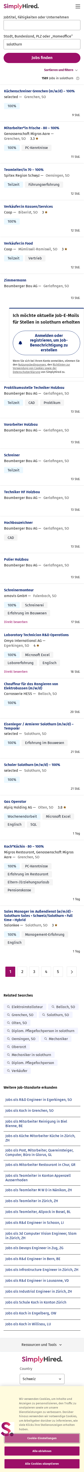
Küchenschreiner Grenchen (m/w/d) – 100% (39, 91)
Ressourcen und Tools (39, 1345)
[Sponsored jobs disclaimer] (77, 78)
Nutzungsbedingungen (32, 364)
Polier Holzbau (16, 559)
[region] (42, 1429)
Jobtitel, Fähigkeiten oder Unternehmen (36, 17)
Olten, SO (19, 1023)
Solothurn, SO (58, 1015)
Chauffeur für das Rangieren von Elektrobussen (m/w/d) (31, 686)
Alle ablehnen (42, 1451)
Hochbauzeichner (18, 522)
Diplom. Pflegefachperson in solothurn (43, 1031)
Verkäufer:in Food (18, 243)
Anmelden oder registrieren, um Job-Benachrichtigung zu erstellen (49, 342)
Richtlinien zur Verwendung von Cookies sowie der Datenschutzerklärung (41, 368)
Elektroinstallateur (27, 1007)
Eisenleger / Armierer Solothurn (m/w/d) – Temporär (38, 726)
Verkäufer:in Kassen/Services (28, 206)
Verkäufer (19, 1071)
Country (26, 1369)
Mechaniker (58, 1039)
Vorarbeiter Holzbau (21, 424)
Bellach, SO (65, 1007)
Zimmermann (15, 280)
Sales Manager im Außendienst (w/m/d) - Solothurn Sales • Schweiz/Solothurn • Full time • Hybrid (38, 915)
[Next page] (72, 972)
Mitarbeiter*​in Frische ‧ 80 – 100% (31, 128)
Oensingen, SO (23, 1039)
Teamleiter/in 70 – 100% (24, 170)
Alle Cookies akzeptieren (42, 1463)
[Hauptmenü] (77, 6)
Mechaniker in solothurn (31, 1055)
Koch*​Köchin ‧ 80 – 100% (24, 846)
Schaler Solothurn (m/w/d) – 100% (32, 765)
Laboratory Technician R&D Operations (36, 635)
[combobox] (42, 25)
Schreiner (12, 455)
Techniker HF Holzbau (22, 492)
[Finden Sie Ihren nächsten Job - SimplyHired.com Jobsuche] (21, 6)
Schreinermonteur (19, 590)
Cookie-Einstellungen (42, 1438)
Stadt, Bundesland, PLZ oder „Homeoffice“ (38, 36)
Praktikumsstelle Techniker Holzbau (34, 388)
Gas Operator (15, 801)
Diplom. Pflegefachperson (33, 1063)
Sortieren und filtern (58, 70)
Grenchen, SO (22, 1015)
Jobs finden (42, 57)
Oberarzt (19, 1047)
